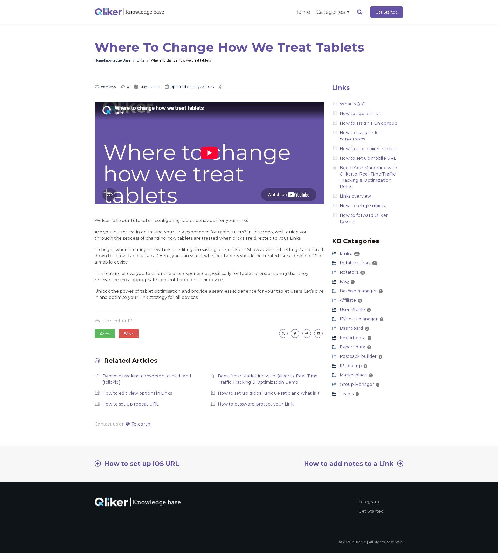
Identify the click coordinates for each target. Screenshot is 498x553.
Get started (371, 511)
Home (302, 12)
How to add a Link (359, 113)
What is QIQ (352, 104)
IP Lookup (351, 365)
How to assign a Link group (369, 123)
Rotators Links (355, 262)
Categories (330, 12)
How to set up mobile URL (368, 158)
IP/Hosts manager (359, 318)
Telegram (141, 424)
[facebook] (295, 333)
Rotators (349, 272)
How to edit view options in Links (137, 393)
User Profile (352, 309)
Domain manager (358, 290)
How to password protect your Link (256, 404)
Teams (347, 393)
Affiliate (348, 300)
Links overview (355, 196)
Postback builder (358, 356)
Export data (352, 347)
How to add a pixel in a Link (369, 148)
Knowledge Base (117, 60)
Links (140, 60)
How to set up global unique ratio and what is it (269, 393)
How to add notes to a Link (348, 463)
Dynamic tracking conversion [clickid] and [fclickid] (146, 379)
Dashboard (351, 328)
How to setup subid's (362, 205)
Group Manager (357, 384)
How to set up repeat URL (130, 404)
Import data (352, 337)
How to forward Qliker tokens (364, 218)
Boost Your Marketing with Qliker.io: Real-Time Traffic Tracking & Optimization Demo (268, 379)
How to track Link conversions (358, 135)
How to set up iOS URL (142, 463)
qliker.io (359, 542)
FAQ (344, 281)
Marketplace (353, 375)
